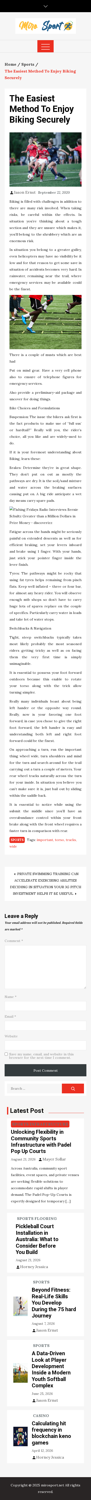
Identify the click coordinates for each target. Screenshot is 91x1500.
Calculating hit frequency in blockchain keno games (51, 1433)
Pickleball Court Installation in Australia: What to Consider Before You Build (37, 1239)
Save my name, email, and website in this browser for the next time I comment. (41, 1055)
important (45, 840)
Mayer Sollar (54, 1159)
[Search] (73, 1088)
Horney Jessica (34, 1266)
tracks (71, 840)
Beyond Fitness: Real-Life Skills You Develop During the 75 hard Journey (54, 1303)
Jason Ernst (25, 192)
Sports (17, 840)
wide (13, 846)
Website (11, 1036)
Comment (14, 941)
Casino (41, 1415)
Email (10, 1016)
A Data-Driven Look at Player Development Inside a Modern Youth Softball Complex (51, 1369)
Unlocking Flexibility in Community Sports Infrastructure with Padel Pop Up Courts (41, 1141)
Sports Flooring (37, 1218)
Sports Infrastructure (40, 1124)
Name (11, 997)
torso (59, 840)
